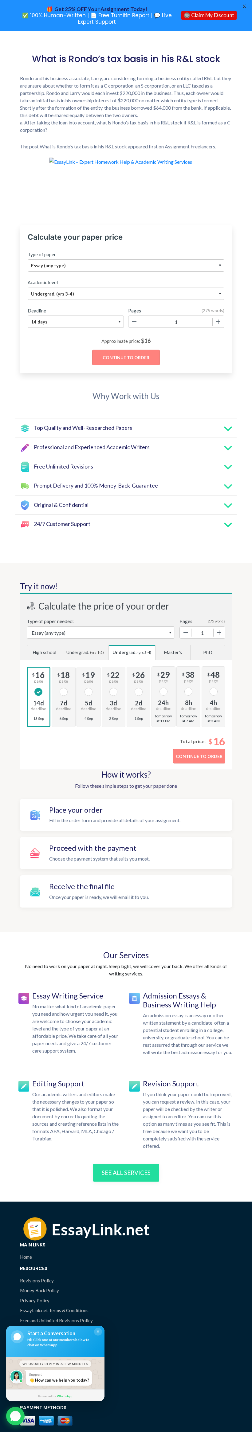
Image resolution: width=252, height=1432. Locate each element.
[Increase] (218, 322)
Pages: (186, 621)
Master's (173, 652)
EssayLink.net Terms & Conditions (54, 1310)
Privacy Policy (34, 1300)
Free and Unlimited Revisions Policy (56, 1320)
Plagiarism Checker (39, 1344)
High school (44, 652)
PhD (207, 652)
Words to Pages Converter (47, 1374)
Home (26, 1257)
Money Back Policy (39, 1290)
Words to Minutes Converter (49, 1384)
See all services (126, 1172)
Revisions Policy (37, 1280)
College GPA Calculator (44, 1364)
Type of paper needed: (50, 621)
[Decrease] (134, 322)
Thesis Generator (38, 1354)
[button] (15, 1413)
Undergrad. (85, 652)
